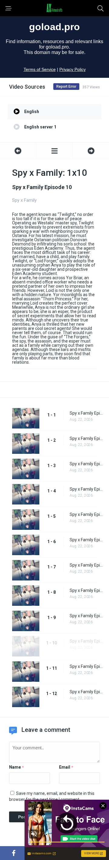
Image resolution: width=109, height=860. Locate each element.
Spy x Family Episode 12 (86, 691)
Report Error (66, 86)
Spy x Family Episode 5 (86, 514)
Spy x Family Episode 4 (86, 489)
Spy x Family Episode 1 (86, 413)
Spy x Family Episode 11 (86, 666)
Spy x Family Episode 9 (86, 615)
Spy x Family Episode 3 (86, 463)
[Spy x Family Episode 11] (91, 151)
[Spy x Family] (54, 151)
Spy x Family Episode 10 (86, 641)
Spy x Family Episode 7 (86, 565)
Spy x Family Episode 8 (86, 590)
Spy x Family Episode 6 (86, 539)
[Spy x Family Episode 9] (18, 151)
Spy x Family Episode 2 (86, 438)
